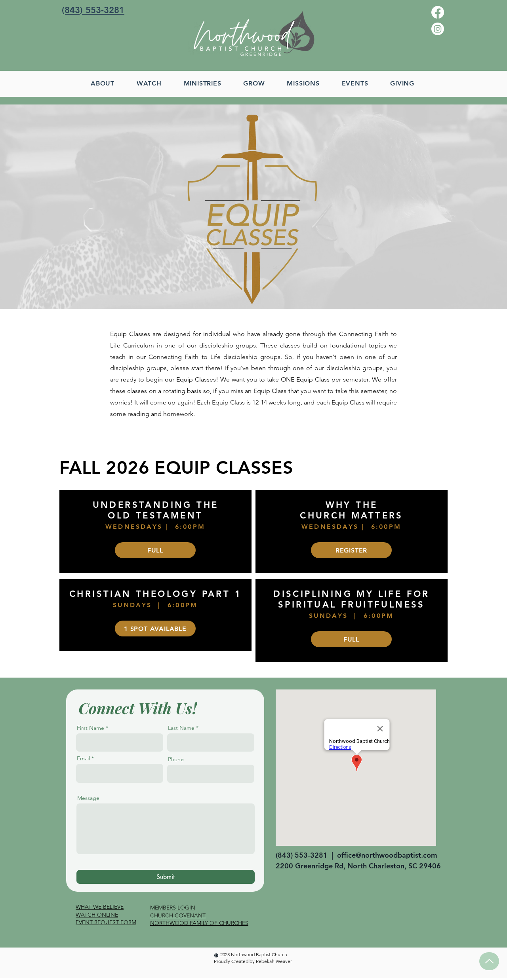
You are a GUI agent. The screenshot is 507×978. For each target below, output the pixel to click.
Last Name (181, 728)
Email (83, 758)
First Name (90, 728)
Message (88, 798)
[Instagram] (437, 29)
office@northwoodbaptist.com (387, 855)
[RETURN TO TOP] (489, 961)
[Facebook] (437, 12)
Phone (176, 759)
